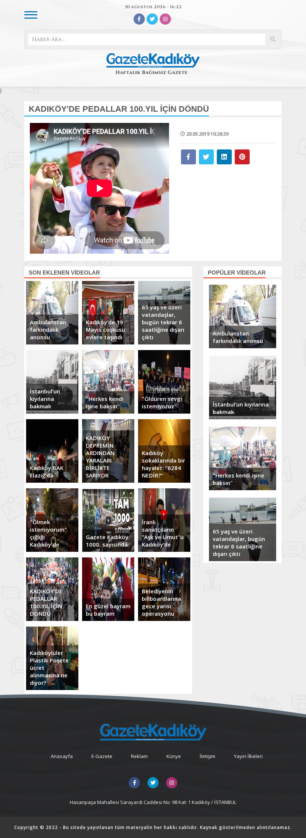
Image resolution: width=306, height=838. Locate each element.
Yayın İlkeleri (248, 756)
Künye (173, 756)
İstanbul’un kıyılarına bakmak (45, 398)
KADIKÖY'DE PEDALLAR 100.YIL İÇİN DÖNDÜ (46, 602)
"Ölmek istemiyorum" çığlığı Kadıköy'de (48, 533)
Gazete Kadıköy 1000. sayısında (107, 540)
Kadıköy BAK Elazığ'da (46, 471)
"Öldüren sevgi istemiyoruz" (162, 402)
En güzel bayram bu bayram (108, 609)
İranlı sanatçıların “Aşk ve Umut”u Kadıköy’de (163, 533)
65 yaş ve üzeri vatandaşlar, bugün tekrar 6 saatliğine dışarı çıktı (163, 322)
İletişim (207, 756)
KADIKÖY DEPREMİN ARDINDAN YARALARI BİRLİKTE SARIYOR (100, 456)
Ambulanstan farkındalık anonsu (48, 329)
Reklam (139, 756)
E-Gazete (101, 756)
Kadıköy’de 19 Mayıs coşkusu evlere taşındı (105, 329)
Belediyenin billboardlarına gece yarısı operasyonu (161, 602)
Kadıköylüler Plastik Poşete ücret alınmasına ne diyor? (49, 667)
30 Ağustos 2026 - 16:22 (153, 7)
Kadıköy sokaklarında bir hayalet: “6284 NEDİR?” (163, 464)
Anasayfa (62, 756)
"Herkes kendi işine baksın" (105, 402)
